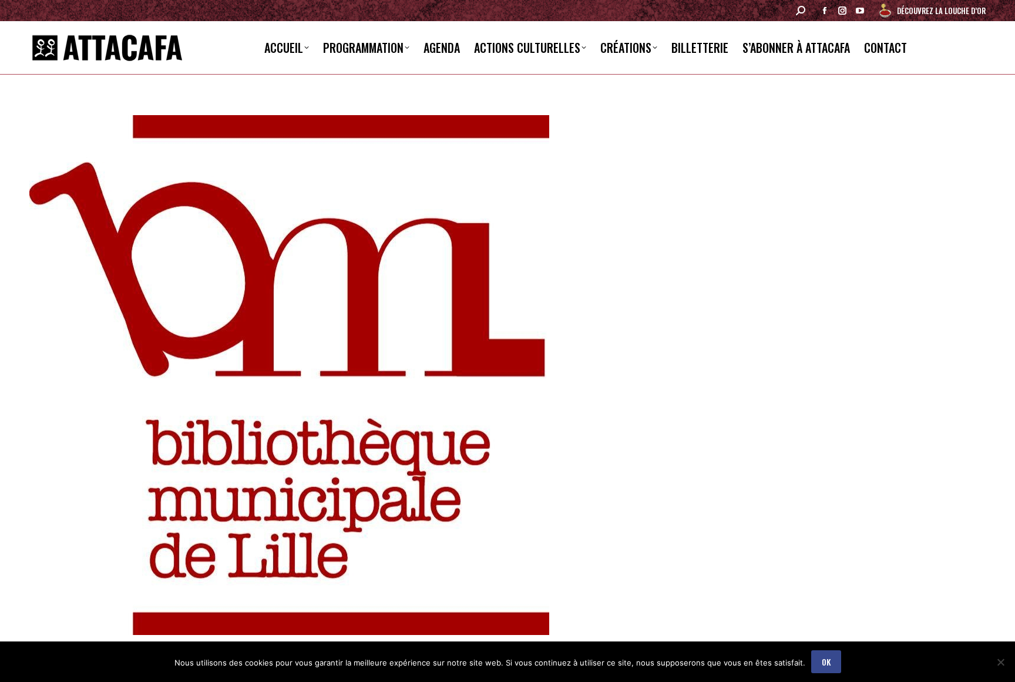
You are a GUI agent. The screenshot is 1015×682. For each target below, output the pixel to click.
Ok (826, 662)
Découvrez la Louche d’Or (941, 10)
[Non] (1000, 662)
